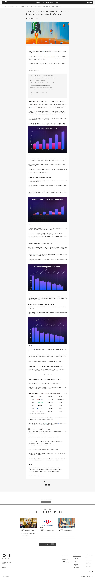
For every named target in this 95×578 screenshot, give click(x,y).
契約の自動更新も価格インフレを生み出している (40, 85)
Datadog (34, 254)
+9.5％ (44, 51)
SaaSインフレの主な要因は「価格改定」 (38, 80)
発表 (52, 417)
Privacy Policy (90, 576)
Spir (39, 106)
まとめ (31, 94)
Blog (17, 6)
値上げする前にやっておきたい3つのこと (39, 92)
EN (90, 2)
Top (5, 6)
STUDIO (32, 107)
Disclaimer (83, 576)
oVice (50, 106)
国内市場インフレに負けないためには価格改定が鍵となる (41, 87)
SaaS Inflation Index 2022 (49, 56)
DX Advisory (11, 6)
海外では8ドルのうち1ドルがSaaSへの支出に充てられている (42, 75)
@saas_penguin (41, 475)
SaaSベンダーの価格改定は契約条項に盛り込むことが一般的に (43, 82)
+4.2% (51, 50)
